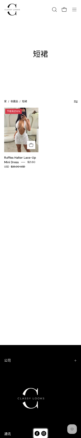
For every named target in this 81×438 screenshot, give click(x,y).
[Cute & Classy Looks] (15, 9)
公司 (7, 360)
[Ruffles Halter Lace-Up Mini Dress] (31, 145)
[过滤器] (76, 101)
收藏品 (14, 101)
